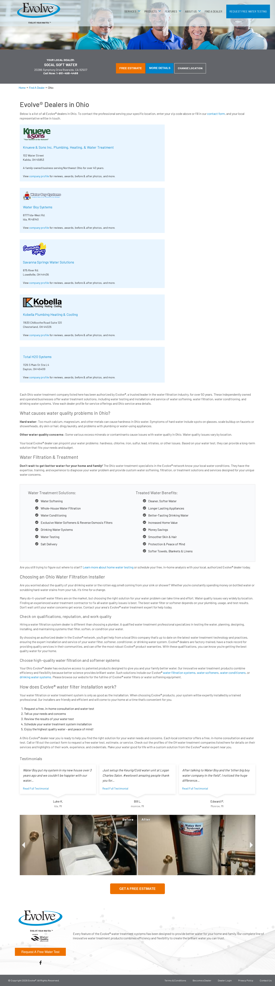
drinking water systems (35, 677)
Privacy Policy (245, 980)
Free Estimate (130, 68)
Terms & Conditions (175, 980)
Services (130, 11)
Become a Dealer (202, 980)
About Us (191, 11)
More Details (159, 68)
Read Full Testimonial (36, 788)
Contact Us (266, 980)
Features (171, 11)
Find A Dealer (213, 11)
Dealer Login (225, 980)
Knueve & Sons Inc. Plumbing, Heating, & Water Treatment (68, 147)
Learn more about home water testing (108, 567)
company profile (39, 176)
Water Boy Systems (37, 207)
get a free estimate (137, 888)
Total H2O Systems (37, 356)
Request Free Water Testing (248, 11)
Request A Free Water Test (40, 951)
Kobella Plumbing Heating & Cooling (50, 314)
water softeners (208, 672)
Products (150, 11)
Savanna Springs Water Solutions (48, 262)
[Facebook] (40, 962)
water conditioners (233, 672)
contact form (216, 113)
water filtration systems (179, 672)
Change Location (190, 68)
